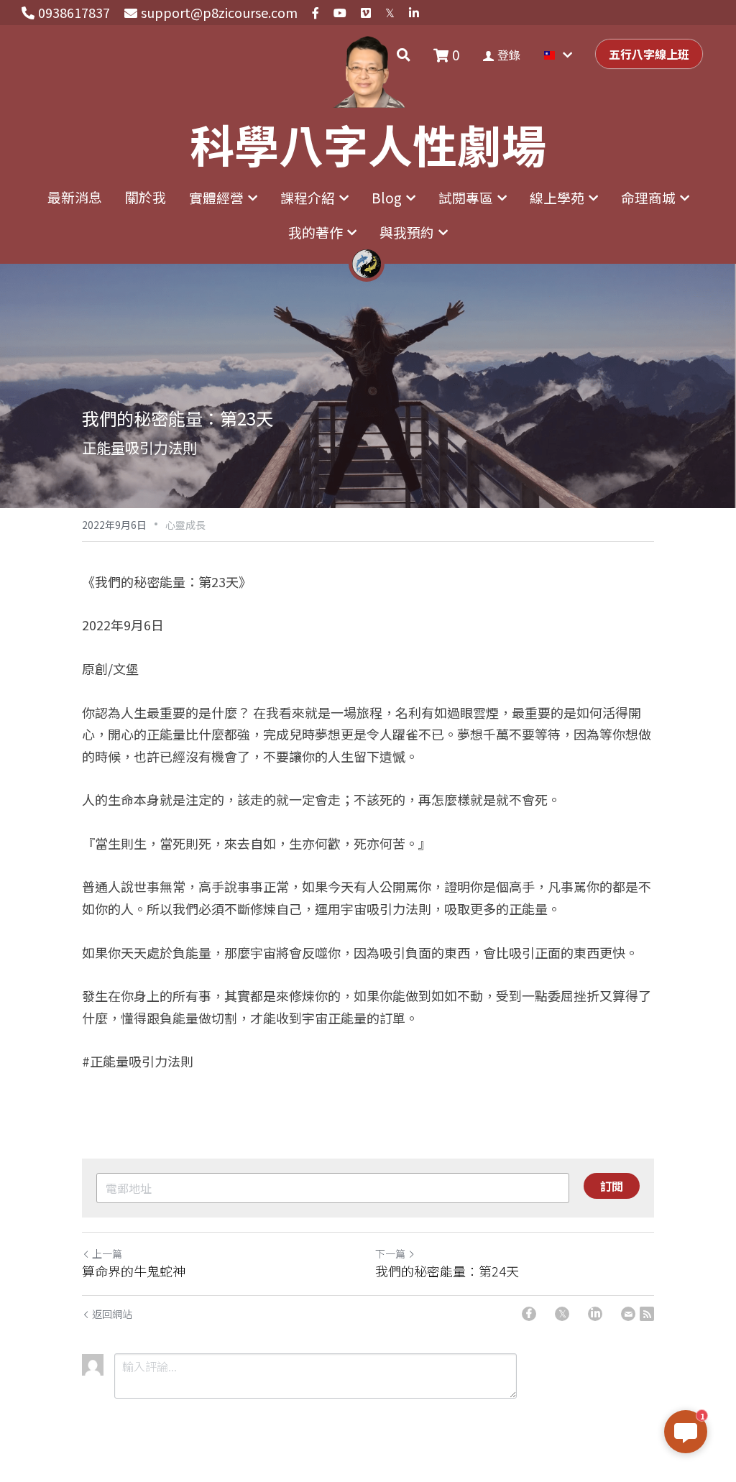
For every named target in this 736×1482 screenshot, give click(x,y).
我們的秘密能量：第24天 (447, 1271)
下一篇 (390, 1253)
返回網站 (112, 1314)
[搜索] (403, 54)
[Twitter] (562, 1314)
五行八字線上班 (649, 54)
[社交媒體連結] (315, 13)
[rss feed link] (647, 1314)
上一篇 (107, 1253)
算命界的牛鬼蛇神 (133, 1271)
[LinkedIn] (595, 1314)
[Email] (628, 1314)
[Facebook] (529, 1314)
